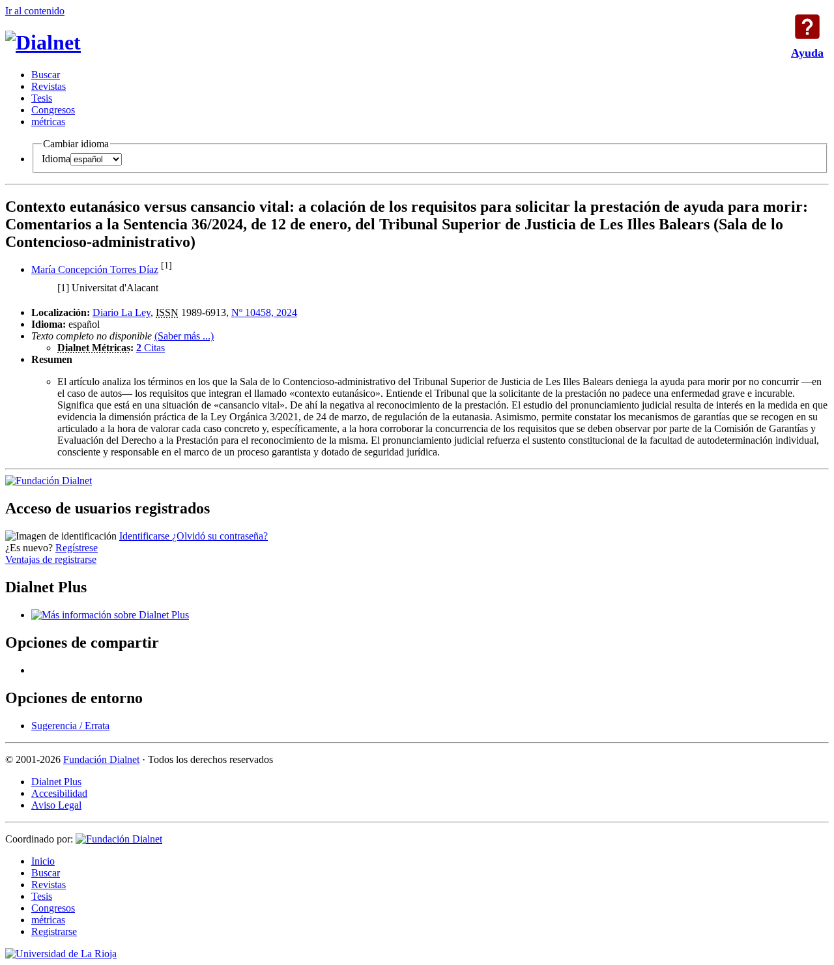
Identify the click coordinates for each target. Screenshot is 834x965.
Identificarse (145, 535)
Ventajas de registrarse (50, 559)
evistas (48, 86)
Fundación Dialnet (101, 759)
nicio (43, 861)
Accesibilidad (59, 793)
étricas (48, 121)
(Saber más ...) (184, 335)
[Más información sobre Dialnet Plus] (110, 614)
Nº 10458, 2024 (264, 312)
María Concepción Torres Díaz (94, 269)
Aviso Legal (56, 805)
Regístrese (76, 547)
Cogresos (53, 109)
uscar (45, 74)
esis (41, 98)
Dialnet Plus (56, 781)
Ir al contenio (35, 10)
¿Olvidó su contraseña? (220, 535)
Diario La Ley (122, 312)
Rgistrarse (54, 931)
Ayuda (807, 26)
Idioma (56, 158)
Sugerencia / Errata (70, 725)
